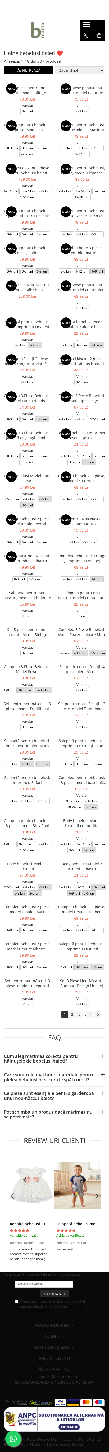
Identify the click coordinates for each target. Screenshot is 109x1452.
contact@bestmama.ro (58, 1376)
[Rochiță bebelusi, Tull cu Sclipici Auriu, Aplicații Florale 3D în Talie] (31, 1185)
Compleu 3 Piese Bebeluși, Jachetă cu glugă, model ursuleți (27, 435)
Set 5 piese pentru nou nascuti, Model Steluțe (27, 632)
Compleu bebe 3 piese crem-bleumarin (82, 250)
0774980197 (57, 1369)
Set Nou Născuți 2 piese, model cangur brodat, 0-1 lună (27, 361)
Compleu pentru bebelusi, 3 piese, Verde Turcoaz (81, 213)
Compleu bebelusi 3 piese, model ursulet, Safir (27, 909)
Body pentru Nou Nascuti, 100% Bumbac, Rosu (82, 521)
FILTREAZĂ (31, 70)
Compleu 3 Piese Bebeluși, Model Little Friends (27, 398)
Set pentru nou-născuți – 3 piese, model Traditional (27, 706)
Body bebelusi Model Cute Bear (27, 478)
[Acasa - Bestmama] (37, 30)
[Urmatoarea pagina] (97, 1014)
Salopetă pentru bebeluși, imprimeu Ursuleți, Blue (82, 743)
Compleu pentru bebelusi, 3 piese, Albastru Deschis (27, 213)
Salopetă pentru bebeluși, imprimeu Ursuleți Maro (27, 743)
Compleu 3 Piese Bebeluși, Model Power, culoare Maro (81, 632)
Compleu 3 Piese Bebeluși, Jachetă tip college (81, 398)
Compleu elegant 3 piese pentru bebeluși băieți (27, 170)
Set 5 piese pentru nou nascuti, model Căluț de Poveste (27, 90)
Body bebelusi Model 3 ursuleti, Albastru (82, 866)
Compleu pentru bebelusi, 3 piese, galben (27, 250)
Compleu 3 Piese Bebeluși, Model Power (27, 669)
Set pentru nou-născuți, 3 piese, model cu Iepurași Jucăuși (27, 983)
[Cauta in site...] (86, 46)
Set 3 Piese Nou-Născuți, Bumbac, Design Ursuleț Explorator (81, 983)
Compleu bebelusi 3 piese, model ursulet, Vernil (27, 521)
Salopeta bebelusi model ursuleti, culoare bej (82, 324)
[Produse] (87, 26)
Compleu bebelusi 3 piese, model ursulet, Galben (81, 909)
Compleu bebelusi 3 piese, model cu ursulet (81, 478)
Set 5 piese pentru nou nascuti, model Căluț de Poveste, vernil (82, 90)
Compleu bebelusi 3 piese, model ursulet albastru (27, 946)
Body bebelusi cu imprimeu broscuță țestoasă (81, 435)
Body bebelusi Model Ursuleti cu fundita (82, 823)
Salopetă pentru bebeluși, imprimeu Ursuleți (82, 946)
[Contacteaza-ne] (86, 35)
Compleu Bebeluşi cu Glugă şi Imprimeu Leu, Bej (81, 558)
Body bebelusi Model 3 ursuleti (27, 866)
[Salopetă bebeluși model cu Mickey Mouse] (77, 1185)
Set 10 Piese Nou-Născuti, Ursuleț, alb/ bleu (27, 287)
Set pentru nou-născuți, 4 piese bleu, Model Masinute (82, 669)
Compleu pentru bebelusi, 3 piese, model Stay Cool (27, 823)
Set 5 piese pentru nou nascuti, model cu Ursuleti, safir (82, 287)
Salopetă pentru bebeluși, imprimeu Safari (27, 780)
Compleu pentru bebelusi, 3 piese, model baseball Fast (81, 780)
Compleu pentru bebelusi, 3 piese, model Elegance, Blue (81, 170)
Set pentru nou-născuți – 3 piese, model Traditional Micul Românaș (81, 706)
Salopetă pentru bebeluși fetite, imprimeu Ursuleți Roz (27, 324)
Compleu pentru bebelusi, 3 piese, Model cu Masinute (81, 127)
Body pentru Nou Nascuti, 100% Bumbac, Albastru (27, 558)
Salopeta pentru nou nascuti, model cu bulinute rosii (82, 595)
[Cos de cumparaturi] (99, 35)
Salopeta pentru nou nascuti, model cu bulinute (27, 595)
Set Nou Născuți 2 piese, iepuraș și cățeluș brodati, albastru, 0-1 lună (82, 361)
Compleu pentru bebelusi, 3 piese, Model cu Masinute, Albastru (27, 127)
